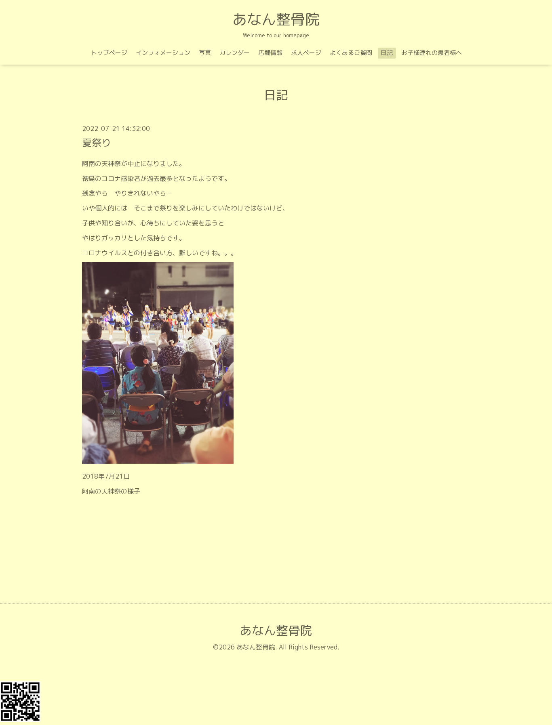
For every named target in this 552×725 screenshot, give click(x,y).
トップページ (109, 52)
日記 (387, 52)
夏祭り (96, 142)
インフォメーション (163, 52)
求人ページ (306, 52)
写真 (205, 52)
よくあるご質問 (351, 52)
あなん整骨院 (276, 19)
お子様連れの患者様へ (431, 52)
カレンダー (234, 52)
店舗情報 (270, 52)
